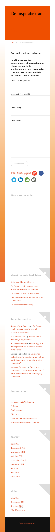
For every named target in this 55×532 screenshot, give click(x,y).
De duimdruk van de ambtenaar (25, 293)
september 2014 (18, 460)
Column (14, 406)
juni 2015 (15, 444)
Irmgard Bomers (18, 367)
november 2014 (18, 452)
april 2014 (15, 476)
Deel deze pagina (21, 173)
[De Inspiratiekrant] (27, 21)
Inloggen (15, 498)
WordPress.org (18, 510)
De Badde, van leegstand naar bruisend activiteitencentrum (26, 329)
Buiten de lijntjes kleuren (22, 282)
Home (12, 42)
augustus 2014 (17, 464)
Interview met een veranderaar (25, 422)
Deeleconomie (17, 410)
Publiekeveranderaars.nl (27, 523)
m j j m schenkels (19, 343)
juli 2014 (14, 468)
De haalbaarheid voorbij (22, 304)
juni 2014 (15, 472)
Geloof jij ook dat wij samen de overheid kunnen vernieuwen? (27, 346)
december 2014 (18, 448)
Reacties (17, 506)
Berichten (17, 502)
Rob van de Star (18, 336)
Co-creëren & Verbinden (22, 402)
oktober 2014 (17, 456)
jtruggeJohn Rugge (20, 326)
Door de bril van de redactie (24, 418)
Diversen (15, 414)
